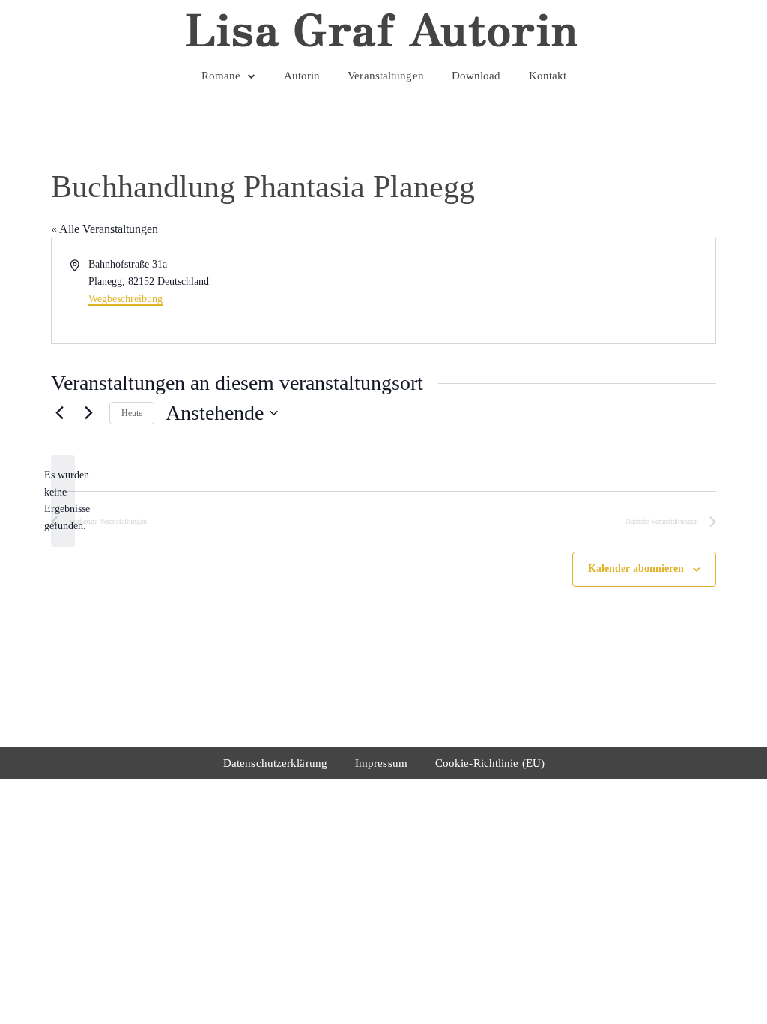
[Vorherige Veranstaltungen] (60, 413)
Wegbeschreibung (125, 298)
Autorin (302, 76)
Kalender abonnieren (636, 568)
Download (476, 76)
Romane (221, 76)
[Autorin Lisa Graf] (383, 30)
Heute (131, 413)
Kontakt (548, 76)
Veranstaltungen (386, 76)
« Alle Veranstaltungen (104, 229)
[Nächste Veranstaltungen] (89, 413)
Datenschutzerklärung (275, 763)
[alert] (63, 501)
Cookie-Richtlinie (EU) (490, 763)
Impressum (381, 763)
